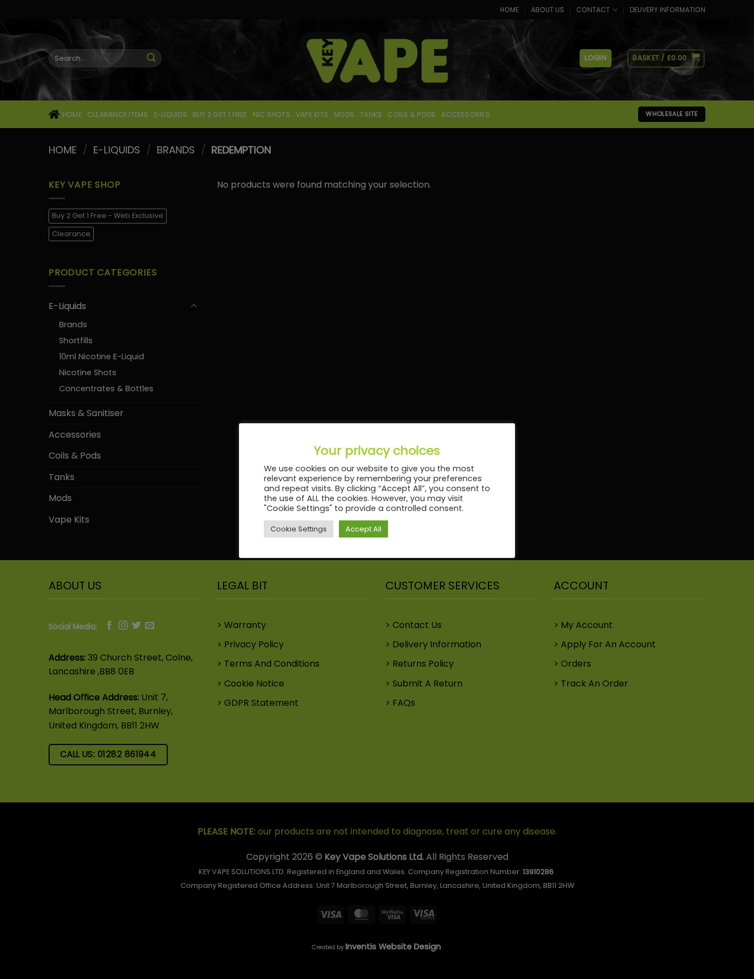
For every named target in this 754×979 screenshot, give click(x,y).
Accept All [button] (363, 529)
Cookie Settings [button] (298, 529)
